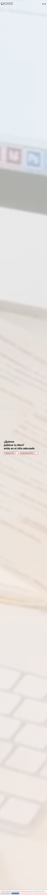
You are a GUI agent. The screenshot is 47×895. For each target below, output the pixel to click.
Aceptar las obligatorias (6, 893)
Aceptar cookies (15, 893)
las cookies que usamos (28, 891)
